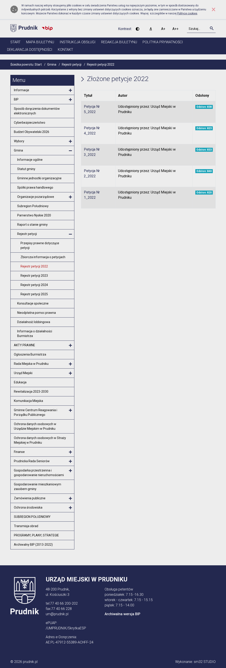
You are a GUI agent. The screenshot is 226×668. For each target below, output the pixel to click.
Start (15, 42)
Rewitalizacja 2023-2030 (31, 391)
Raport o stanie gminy (32, 224)
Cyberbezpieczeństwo (29, 122)
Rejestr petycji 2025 (34, 294)
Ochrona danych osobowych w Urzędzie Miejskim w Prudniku (35, 426)
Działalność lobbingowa (33, 322)
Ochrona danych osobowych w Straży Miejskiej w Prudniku (40, 440)
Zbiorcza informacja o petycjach (43, 257)
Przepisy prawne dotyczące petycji (40, 245)
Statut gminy (26, 169)
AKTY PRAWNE (24, 345)
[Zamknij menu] (70, 151)
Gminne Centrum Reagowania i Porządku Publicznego (35, 412)
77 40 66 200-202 (64, 603)
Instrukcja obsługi (78, 42)
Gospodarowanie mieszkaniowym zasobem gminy (37, 487)
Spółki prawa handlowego (35, 187)
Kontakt (65, 49)
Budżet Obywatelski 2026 (31, 132)
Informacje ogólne (30, 159)
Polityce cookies (187, 13)
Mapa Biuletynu (40, 42)
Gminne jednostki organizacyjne (39, 178)
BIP (16, 99)
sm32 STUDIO (205, 662)
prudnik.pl (30, 662)
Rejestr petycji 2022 (34, 266)
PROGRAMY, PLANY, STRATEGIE (36, 535)
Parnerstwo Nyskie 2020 (34, 215)
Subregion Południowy (33, 206)
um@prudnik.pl (57, 614)
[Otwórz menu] (70, 90)
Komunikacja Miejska (28, 401)
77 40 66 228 (61, 609)
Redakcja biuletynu (119, 42)
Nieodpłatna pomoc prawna (36, 312)
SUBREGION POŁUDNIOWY (32, 517)
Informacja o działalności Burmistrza (34, 333)
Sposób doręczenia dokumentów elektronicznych (37, 111)
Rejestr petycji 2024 (34, 285)
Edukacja (20, 382)
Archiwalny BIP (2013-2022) (33, 544)
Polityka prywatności (163, 42)
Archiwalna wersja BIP (122, 614)
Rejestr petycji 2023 (34, 275)
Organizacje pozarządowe (35, 197)
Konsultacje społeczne (33, 303)
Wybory (19, 141)
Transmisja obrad (26, 526)
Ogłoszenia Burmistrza (30, 354)
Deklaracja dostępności (29, 49)
